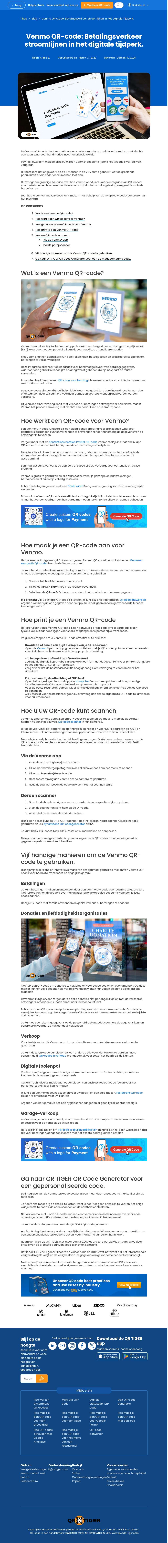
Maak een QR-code (98, 5)
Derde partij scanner (56, 245)
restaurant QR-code (129, 1093)
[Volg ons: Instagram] (72, 1346)
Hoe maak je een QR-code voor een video (71, 1417)
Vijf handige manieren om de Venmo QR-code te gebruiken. (73, 253)
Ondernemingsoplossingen (89, 1477)
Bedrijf (77, 1465)
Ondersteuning (60, 1465)
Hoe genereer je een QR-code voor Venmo (63, 224)
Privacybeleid (115, 1481)
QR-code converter (96, 1432)
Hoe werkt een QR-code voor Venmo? (60, 219)
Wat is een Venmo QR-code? (54, 213)
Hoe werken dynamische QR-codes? (42, 1404)
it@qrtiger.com (58, 1469)
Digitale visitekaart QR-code (99, 1404)
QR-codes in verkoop (53, 1056)
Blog (34, 18)
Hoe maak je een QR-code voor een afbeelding (42, 1419)
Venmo (42, 648)
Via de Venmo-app (55, 240)
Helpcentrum (29, 1481)
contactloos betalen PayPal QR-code (73, 442)
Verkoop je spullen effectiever (77, 1130)
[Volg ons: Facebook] (82, 1346)
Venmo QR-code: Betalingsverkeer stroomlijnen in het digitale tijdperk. (88, 18)
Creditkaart (75, 486)
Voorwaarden (117, 1465)
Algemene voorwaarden (122, 1469)
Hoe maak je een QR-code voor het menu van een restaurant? (71, 1438)
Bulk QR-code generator (127, 1402)
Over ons (78, 1469)
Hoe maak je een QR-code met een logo (126, 1417)
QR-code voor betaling (73, 380)
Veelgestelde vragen (34, 1469)
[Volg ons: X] (92, 1346)
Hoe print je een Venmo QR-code (56, 230)
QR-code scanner (70, 722)
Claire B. (45, 57)
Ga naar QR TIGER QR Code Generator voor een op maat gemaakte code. (83, 259)
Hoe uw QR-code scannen (52, 235)
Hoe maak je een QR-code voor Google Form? (98, 1419)
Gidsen (26, 1465)
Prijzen (76, 1481)
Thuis (23, 18)
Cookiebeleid (115, 1485)
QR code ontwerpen (133, 600)
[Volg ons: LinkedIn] (52, 1346)
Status (76, 1473)
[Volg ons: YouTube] (62, 1346)
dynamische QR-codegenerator (64, 824)
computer (83, 681)
